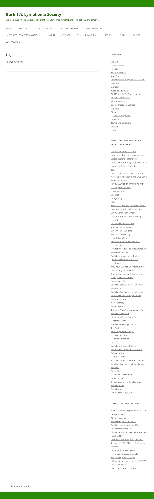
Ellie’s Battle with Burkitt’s (122, 374)
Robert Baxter (117, 306)
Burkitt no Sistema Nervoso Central (127, 284)
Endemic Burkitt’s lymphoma (123, 324)
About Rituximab (118, 418)
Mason (114, 202)
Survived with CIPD (119, 288)
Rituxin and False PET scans (123, 468)
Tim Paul (115, 328)
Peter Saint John (118, 281)
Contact (65, 35)
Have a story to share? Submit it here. (24, 35)
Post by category (69, 28)
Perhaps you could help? (122, 331)
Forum (51, 35)
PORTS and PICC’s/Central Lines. (125, 94)
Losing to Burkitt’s (119, 335)
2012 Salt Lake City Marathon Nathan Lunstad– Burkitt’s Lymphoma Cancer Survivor (128, 364)
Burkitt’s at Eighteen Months (123, 346)
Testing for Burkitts (119, 90)
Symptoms (116, 86)
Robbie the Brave (119, 353)
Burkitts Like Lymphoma (121, 428)
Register (108, 35)
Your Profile (116, 76)
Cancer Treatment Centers (123, 104)
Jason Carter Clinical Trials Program (127, 173)
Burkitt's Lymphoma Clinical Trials (126, 425)
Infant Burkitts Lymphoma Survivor (126, 349)
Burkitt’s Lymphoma (122, 115)
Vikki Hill (114, 342)
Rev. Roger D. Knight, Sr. (121, 392)
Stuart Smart (116, 371)
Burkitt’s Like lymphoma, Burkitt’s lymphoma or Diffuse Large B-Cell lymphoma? (128, 259)
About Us (22, 28)
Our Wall (115, 108)
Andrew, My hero (118, 299)
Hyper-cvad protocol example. (124, 454)
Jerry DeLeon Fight (119, 238)
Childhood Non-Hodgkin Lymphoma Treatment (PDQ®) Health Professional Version (128, 443)
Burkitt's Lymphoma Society (33, 14)
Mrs (112, 169)
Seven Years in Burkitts (121, 230)
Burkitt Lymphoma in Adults (123, 421)
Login (113, 130)
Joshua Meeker (118, 356)
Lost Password (117, 65)
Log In (122, 35)
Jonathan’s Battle (118, 320)
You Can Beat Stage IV (121, 227)
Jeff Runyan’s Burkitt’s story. (123, 151)
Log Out (136, 35)
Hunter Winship (118, 378)
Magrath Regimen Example (123, 457)
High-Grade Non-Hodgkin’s (123, 450)
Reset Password (118, 72)
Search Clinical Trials (44, 28)
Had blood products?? (121, 338)
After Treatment (118, 101)
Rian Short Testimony (120, 234)
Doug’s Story (116, 198)
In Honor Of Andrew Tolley (123, 223)
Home (8, 28)
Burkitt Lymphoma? (94, 28)
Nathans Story (117, 302)
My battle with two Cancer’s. (123, 317)
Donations (115, 119)
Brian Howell (116, 389)
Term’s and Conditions (87, 35)
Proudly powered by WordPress (19, 486)
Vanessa (115, 194)
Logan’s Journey (118, 191)
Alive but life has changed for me (126, 295)
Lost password (13, 42)
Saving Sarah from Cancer (123, 212)
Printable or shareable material (125, 241)
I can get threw (117, 245)
